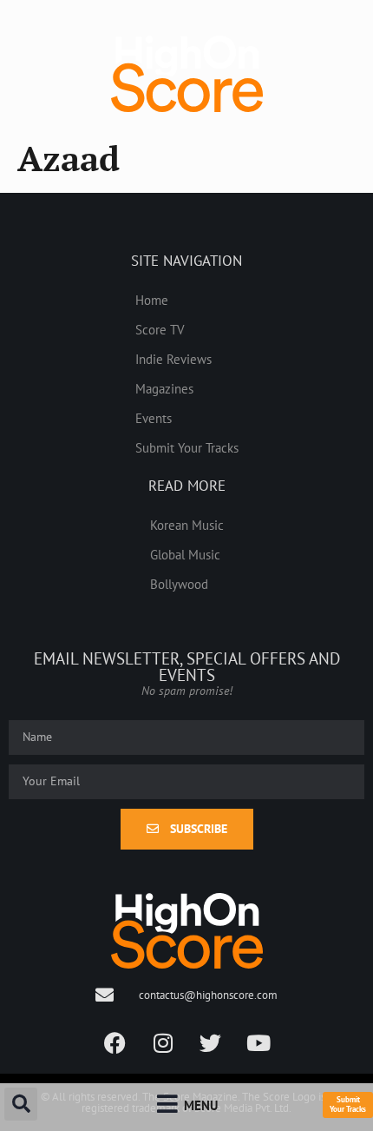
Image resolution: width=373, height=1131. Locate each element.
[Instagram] (163, 1043)
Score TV (160, 329)
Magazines (164, 388)
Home (151, 299)
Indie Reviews (173, 358)
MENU (201, 1105)
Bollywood (179, 583)
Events (153, 418)
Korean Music (187, 524)
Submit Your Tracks (187, 447)
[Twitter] (210, 1043)
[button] (20, 1104)
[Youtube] (258, 1043)
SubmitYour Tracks (348, 1104)
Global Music (185, 554)
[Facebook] (115, 1043)
